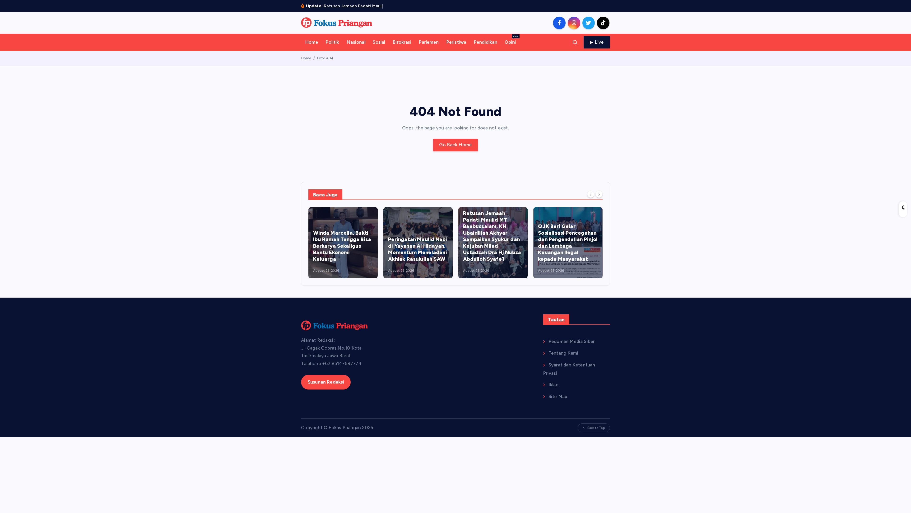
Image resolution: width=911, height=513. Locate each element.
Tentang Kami (563, 353)
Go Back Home (455, 144)
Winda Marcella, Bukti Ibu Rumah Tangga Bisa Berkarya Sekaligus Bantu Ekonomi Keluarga (342, 246)
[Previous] (590, 194)
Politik (332, 42)
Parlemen (429, 42)
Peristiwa (456, 42)
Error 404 (325, 58)
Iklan (553, 384)
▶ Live (597, 42)
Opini (511, 40)
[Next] (599, 194)
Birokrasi (402, 42)
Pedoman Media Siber (571, 341)
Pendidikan (485, 42)
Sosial (379, 42)
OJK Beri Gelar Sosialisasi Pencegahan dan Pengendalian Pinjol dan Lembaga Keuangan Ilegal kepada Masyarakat (568, 242)
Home (311, 42)
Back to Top (596, 428)
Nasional (356, 42)
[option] (343, 242)
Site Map (557, 396)
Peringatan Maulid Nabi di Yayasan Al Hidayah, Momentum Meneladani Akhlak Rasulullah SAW (417, 249)
